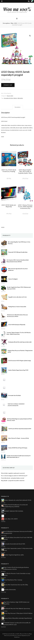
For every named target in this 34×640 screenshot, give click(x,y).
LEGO (11, 96)
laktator (15, 98)
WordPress (17, 637)
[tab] (17, 107)
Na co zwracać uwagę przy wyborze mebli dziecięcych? (14, 475)
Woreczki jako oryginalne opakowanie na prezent (13, 473)
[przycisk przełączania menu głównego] (17, 18)
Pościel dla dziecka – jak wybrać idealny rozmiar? (12, 478)
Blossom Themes (17, 635)
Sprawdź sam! (8, 85)
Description (17, 107)
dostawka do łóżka (8, 98)
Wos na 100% (17, 9)
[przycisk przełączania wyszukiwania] (28, 1)
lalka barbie (20, 98)
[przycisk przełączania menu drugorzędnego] (1, 1)
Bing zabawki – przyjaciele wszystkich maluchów (12, 480)
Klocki (8, 96)
